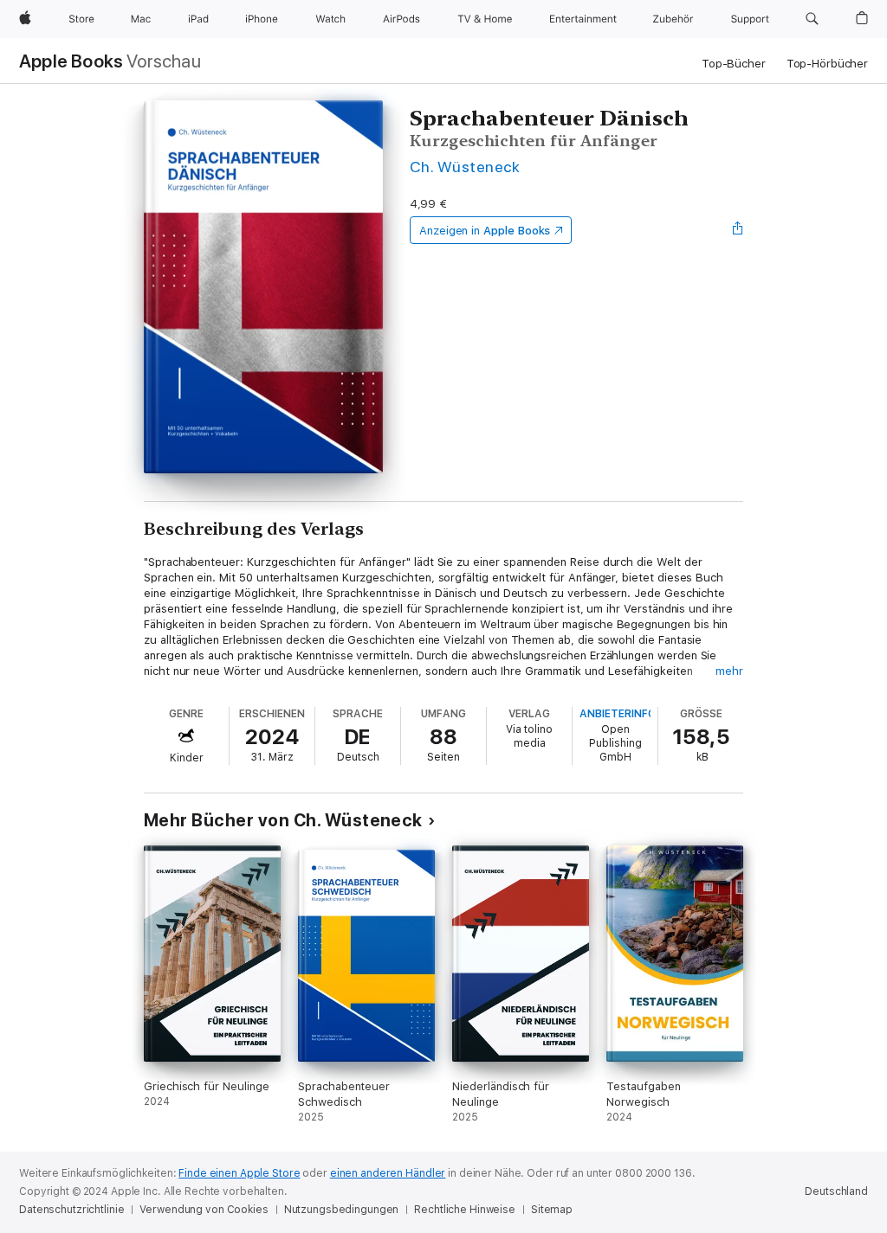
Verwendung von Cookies (203, 1210)
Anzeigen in (485, 230)
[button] (812, 19)
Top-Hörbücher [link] (827, 63)
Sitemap (552, 1210)
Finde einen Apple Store (239, 1173)
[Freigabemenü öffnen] (738, 230)
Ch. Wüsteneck (465, 166)
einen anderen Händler (387, 1173)
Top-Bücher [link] (734, 63)
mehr (729, 671)
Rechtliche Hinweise (464, 1210)
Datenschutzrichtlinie (71, 1210)
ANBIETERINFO (617, 714)
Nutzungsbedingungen (341, 1210)
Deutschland (836, 1191)
